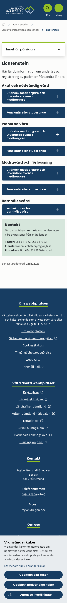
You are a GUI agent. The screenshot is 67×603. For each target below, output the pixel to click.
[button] (33, 96)
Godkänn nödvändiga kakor (33, 585)
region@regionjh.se (34, 510)
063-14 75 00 (29, 494)
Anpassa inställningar (36, 595)
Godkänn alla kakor (33, 575)
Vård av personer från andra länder (20, 30)
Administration (20, 24)
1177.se (44, 324)
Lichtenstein (52, 30)
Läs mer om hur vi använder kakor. (25, 566)
